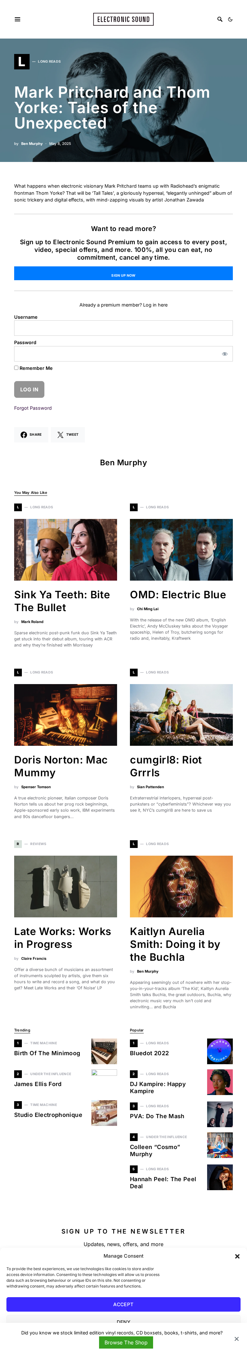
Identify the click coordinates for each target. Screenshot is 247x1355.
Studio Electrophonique (48, 1114)
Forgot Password (33, 408)
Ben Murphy (32, 143)
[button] (237, 1256)
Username (26, 317)
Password (25, 342)
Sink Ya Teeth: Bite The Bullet (62, 601)
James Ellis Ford (38, 1084)
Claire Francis (33, 958)
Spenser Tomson (36, 787)
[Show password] (225, 353)
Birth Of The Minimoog (48, 1053)
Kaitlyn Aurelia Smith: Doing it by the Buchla (175, 944)
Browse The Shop (126, 1342)
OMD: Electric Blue (178, 594)
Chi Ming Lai (148, 609)
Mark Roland (32, 622)
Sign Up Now (123, 275)
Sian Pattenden (150, 787)
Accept (123, 1304)
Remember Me (35, 368)
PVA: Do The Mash (157, 1116)
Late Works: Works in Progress (63, 937)
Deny (124, 1322)
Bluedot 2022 (149, 1053)
